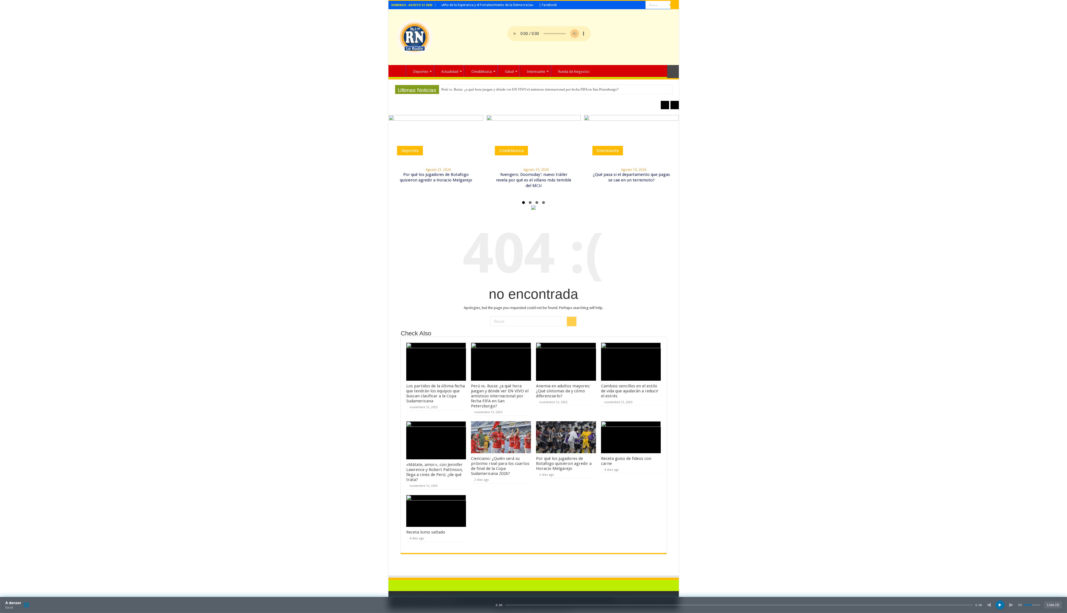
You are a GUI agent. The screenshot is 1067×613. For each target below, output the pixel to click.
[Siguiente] (1011, 605)
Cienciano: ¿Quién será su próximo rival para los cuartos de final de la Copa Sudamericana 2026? (500, 466)
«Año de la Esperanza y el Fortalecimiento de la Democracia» (487, 5)
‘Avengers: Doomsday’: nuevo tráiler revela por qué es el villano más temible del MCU (533, 180)
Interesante (536, 71)
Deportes (420, 71)
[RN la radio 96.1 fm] (415, 36)
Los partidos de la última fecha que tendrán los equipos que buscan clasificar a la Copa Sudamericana (435, 393)
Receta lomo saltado (425, 532)
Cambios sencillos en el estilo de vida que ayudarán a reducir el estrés (630, 390)
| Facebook (548, 5)
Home (398, 71)
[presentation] (665, 105)
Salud (509, 71)
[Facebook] (641, 5)
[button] (523, 202)
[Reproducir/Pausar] (1000, 604)
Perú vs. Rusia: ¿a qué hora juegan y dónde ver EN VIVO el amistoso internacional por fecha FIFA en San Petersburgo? (530, 89)
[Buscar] (674, 5)
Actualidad (449, 71)
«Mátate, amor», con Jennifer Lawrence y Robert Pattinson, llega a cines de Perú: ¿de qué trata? (434, 472)
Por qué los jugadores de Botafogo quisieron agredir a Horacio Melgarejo (564, 463)
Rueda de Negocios (573, 71)
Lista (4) (1053, 605)
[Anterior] (989, 605)
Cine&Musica (481, 71)
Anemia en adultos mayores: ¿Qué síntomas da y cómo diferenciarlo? (563, 390)
